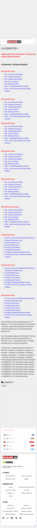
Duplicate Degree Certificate (26, 514)
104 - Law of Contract (11, 81)
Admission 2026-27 (10, 476)
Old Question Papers (10, 479)
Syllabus (26, 479)
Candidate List (10, 493)
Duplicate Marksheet (10, 514)
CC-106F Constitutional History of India (17, 252)
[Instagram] (7, 518)
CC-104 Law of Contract (12, 247)
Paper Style (10, 505)
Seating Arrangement (26, 493)
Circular (10, 487)
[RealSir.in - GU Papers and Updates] (14, 42)
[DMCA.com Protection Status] (7, 463)
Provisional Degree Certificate (10, 511)
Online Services (11, 508)
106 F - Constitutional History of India (17, 86)
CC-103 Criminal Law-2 (12, 245)
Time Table (26, 490)
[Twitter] (20, 518)
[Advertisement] (17, 20)
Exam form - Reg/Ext (10, 490)
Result (10, 496)
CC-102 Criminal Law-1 (12, 242)
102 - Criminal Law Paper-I (13, 77)
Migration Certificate (26, 511)
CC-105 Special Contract (13, 249)
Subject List (26, 505)
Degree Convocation (26, 476)
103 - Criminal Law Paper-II (13, 79)
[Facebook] (3, 518)
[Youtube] (12, 518)
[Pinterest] (16, 518)
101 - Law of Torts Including (13, 74)
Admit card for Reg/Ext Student (26, 487)
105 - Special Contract (12, 84)
